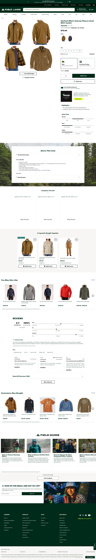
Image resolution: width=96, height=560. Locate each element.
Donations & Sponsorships (9, 520)
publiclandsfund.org (79, 556)
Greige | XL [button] (41, 262)
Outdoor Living (45, 14)
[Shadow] (70, 38)
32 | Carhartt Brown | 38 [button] (65, 262)
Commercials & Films (8, 527)
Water (55, 14)
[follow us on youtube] (89, 515)
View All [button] (93, 280)
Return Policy (62, 520)
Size (33, 322)
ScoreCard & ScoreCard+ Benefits (29, 520)
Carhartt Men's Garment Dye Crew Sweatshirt (47, 258)
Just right (58, 330)
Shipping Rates (62, 525)
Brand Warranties (62, 539)
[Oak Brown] (63, 38)
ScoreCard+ (56, 5)
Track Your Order (25, 532)
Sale (91, 14)
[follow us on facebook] (80, 515)
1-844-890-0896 (73, 554)
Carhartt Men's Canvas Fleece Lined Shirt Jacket (26, 258)
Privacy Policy (22, 551)
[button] (28, 73)
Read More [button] (18, 173)
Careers (5, 525)
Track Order (88, 5)
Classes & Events (64, 5)
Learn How (77, 88)
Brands (6, 14)
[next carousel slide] (68, 2)
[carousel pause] (70, 2)
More (83, 14)
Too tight (81, 330)
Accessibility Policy (42, 551)
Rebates (42, 520)
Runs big (81, 325)
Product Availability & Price (64, 530)
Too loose (34, 330)
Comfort (34, 333)
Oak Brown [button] (21, 262)
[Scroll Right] (80, 363)
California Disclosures (90, 551)
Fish (70, 14)
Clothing (14, 14)
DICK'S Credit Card (48, 5)
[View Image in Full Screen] (15, 32)
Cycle (62, 14)
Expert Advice (73, 5)
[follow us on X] (86, 515)
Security (61, 542)
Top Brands (43, 525)
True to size (57, 325)
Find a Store (81, 5)
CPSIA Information (63, 532)
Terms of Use (3, 551)
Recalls (60, 537)
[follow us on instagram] (83, 515)
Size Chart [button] (92, 53)
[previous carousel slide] (28, 2)
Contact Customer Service (27, 530)
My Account (24, 527)
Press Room (6, 530)
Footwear (23, 14)
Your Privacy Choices (61, 551)
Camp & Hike (34, 14)
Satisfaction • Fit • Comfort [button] (77, 27)
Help (94, 5)
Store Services (25, 525)
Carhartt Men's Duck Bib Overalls (67, 258)
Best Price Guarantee (63, 527)
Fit (32, 327)
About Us (5, 518)
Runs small (34, 325)
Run (77, 14)
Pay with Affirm (25, 537)
